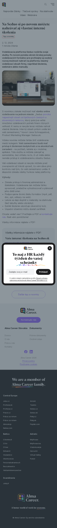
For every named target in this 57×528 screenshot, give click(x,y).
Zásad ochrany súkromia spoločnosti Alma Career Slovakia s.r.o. (29, 279)
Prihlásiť (43, 272)
